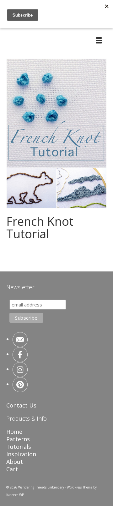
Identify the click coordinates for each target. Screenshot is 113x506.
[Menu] (99, 41)
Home (14, 431)
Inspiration (21, 454)
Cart (12, 469)
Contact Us (21, 405)
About (14, 461)
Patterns (18, 439)
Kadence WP (15, 495)
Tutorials (18, 446)
